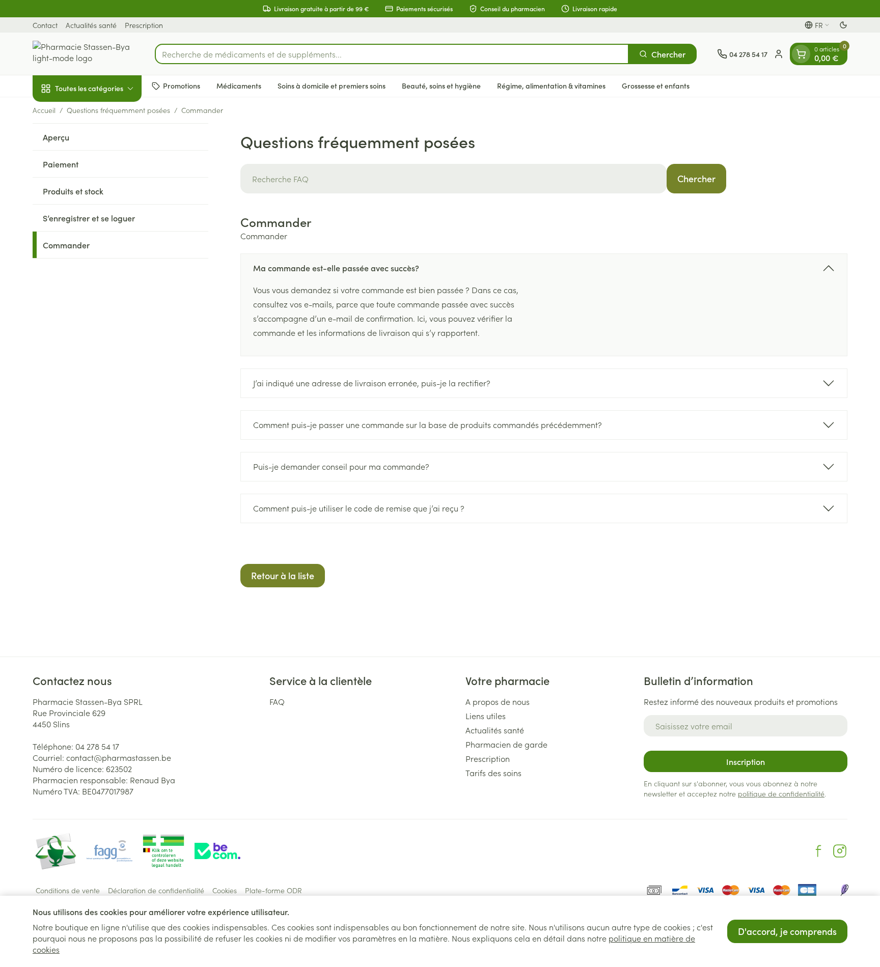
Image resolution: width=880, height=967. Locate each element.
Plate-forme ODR (273, 890)
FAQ (277, 701)
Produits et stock (73, 190)
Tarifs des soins (493, 772)
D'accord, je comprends (787, 931)
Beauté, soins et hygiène (441, 85)
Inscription (745, 761)
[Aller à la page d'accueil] (83, 54)
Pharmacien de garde (506, 744)
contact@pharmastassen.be (118, 757)
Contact (45, 25)
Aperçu (56, 137)
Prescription (144, 25)
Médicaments (238, 85)
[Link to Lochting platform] (844, 890)
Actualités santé (91, 25)
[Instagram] (839, 851)
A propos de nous (497, 701)
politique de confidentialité (781, 793)
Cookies (224, 890)
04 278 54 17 (97, 746)
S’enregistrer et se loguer (89, 217)
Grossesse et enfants (656, 85)
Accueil (44, 110)
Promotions (181, 85)
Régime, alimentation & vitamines (551, 85)
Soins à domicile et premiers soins (332, 85)
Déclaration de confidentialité (156, 890)
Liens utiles (485, 715)
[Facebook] (818, 851)
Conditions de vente (68, 890)
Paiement (60, 163)
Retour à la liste (282, 575)
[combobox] (392, 54)
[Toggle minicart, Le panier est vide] (801, 54)
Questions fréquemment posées (118, 110)
